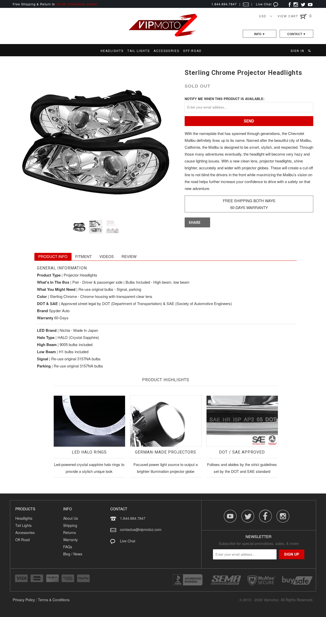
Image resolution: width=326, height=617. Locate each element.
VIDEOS (106, 256)
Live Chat (264, 4)
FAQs (67, 546)
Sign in (297, 51)
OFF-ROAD (192, 51)
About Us (70, 518)
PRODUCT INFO (52, 256)
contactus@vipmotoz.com (140, 529)
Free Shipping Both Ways (249, 200)
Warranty (70, 539)
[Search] (310, 51)
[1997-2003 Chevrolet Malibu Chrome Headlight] (96, 140)
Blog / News (72, 553)
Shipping (70, 525)
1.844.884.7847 (132, 518)
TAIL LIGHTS (138, 51)
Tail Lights (23, 525)
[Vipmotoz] (163, 35)
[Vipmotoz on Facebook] (290, 4)
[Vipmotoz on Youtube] (310, 4)
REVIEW (129, 256)
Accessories (25, 532)
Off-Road (22, 539)
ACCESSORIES (166, 51)
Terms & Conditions (54, 599)
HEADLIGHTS (112, 51)
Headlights (23, 518)
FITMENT (83, 256)
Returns (69, 532)
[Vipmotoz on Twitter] (303, 4)
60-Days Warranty (249, 207)
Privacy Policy (24, 599)
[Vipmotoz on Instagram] (296, 4)
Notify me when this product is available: (224, 98)
